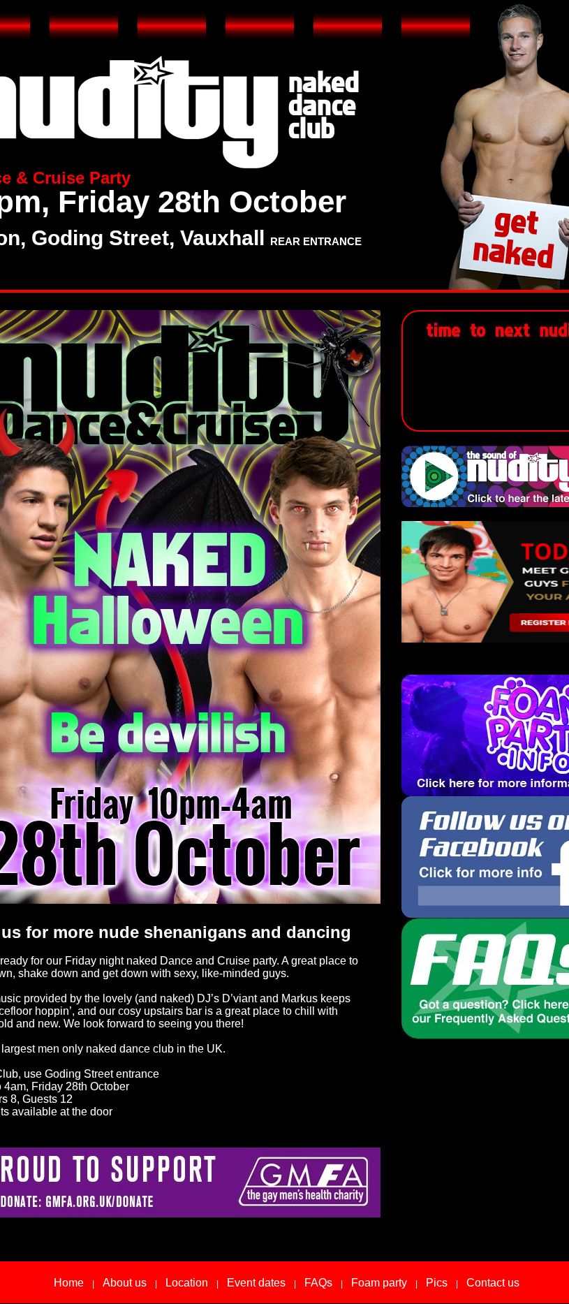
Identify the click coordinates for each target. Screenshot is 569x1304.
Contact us (492, 1283)
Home (69, 1283)
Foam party (379, 1283)
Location (186, 1283)
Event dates (256, 1283)
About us (125, 1283)
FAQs (318, 1283)
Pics (437, 1283)
